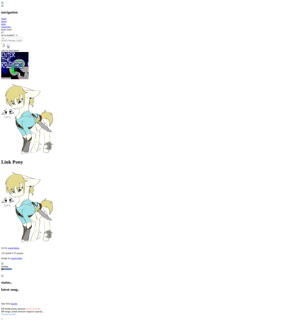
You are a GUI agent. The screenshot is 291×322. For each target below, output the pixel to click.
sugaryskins (13, 248)
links (3, 24)
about (4, 21)
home (4, 18)
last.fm (14, 303)
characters (6, 27)
